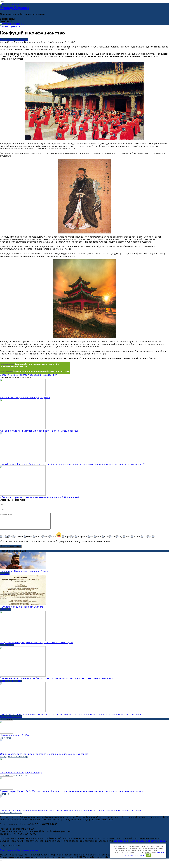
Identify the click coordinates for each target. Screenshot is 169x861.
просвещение (36, 375)
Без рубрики (7, 645)
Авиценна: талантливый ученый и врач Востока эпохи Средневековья (39, 431)
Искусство (5, 738)
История (5, 573)
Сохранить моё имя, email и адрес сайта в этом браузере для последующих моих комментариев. (57, 541)
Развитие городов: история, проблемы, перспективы (41, 371)
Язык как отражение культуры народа (21, 772)
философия (50, 375)
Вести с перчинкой (11, 681)
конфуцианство (18, 375)
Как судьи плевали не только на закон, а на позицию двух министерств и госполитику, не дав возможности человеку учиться (70, 714)
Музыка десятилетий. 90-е (14, 735)
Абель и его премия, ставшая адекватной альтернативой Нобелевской (39, 497)
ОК (148, 855)
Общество (5, 609)
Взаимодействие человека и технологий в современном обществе (30, 365)
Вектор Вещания (14, 7)
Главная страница (10, 26)
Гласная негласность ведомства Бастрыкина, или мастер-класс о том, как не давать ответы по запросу (56, 678)
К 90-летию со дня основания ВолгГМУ (22, 607)
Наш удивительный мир (14, 756)
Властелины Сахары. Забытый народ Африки (25, 397)
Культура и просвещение (14, 39)
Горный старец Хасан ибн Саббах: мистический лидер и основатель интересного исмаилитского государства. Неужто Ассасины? (72, 464)
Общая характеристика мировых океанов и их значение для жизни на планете (44, 754)
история (4, 375)
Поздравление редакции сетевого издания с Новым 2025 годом (36, 642)
